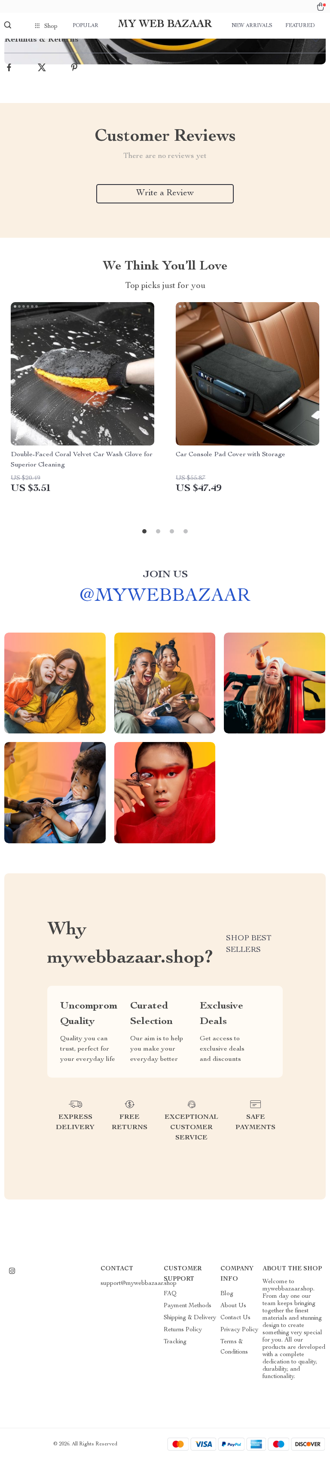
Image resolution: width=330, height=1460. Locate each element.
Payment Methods (187, 1306)
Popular (85, 25)
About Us (233, 1306)
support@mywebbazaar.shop (139, 1284)
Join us (165, 575)
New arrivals (252, 25)
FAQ (170, 1294)
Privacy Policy (239, 1330)
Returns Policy (183, 1330)
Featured (300, 25)
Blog (226, 1294)
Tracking (175, 1342)
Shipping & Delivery (190, 1318)
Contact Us (235, 1318)
